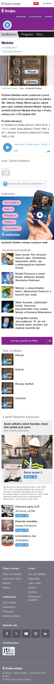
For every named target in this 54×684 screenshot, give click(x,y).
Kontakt (32, 592)
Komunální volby (12, 578)
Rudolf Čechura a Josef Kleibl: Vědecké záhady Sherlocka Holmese (30, 277)
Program (21, 17)
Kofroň (19, 369)
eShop (6, 587)
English (6, 676)
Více (40, 34)
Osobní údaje (20, 673)
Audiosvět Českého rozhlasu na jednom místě (25, 242)
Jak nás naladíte (37, 574)
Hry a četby (10, 202)
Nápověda (34, 578)
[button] (48, 151)
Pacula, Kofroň (24, 383)
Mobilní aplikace (12, 616)
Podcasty (8, 611)
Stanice (7, 583)
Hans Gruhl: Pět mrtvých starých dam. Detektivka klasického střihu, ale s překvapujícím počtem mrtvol (30, 261)
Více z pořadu (12, 350)
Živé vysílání (10, 228)
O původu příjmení (12, 51)
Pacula (19, 355)
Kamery (48, 17)
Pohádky (9, 215)
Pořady (8, 222)
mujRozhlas (8, 193)
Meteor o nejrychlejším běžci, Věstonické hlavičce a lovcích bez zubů (33, 291)
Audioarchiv (35, 17)
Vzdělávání (9, 34)
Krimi (7, 209)
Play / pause (7, 147)
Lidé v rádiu (34, 583)
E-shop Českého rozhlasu (21, 417)
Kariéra (32, 587)
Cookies (7, 673)
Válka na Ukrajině (12, 574)
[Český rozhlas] (11, 3)
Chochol (20, 398)
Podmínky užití (37, 673)
